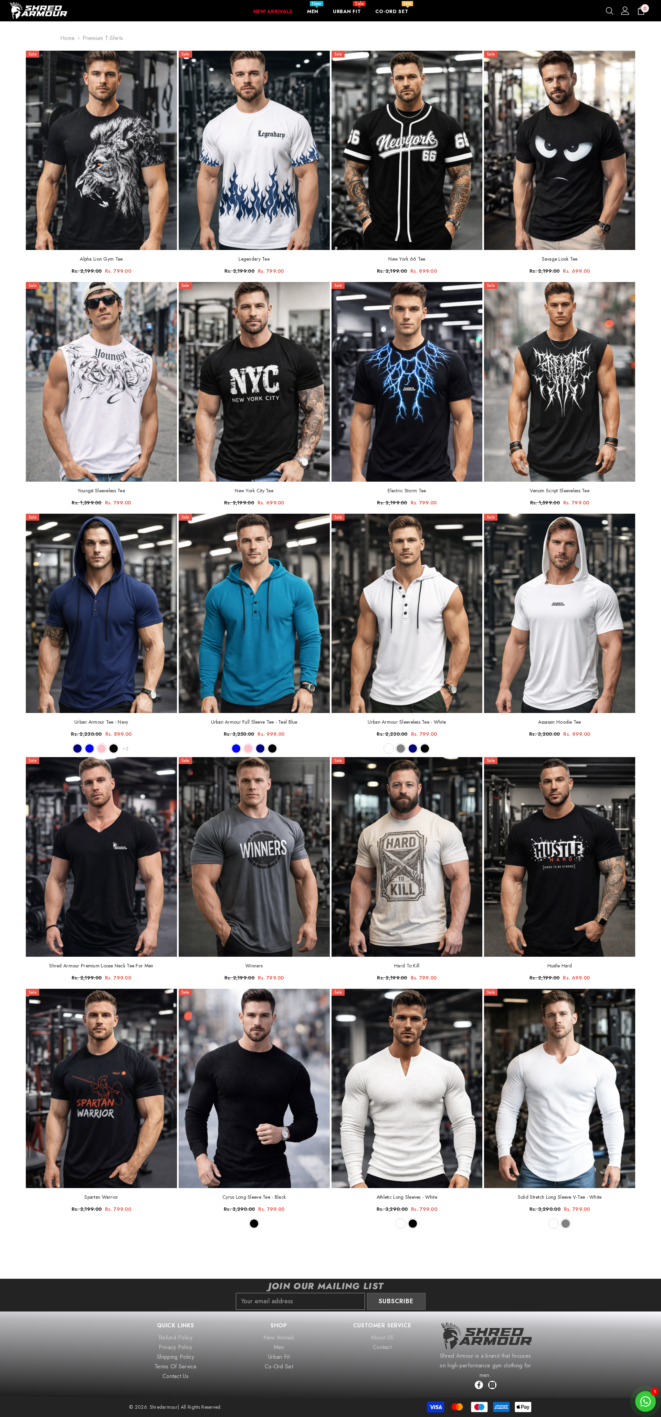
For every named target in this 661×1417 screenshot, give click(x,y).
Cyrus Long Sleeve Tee (254, 1197)
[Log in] (625, 11)
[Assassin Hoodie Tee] (559, 613)
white (389, 748)
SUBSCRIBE (396, 1301)
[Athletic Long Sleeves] (407, 1088)
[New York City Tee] (254, 381)
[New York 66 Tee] (407, 150)
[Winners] (254, 856)
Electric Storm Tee (407, 490)
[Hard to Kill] (407, 856)
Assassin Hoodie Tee (559, 721)
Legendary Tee (254, 258)
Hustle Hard (559, 965)
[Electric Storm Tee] (407, 381)
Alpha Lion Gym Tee (101, 258)
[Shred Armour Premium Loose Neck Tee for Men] (101, 856)
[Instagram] (492, 1385)
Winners (254, 965)
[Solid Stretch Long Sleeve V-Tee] (559, 1088)
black (113, 748)
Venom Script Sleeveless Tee (559, 490)
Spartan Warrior (101, 1197)
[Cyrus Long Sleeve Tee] (254, 1088)
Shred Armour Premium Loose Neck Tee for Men (101, 965)
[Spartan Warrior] (101, 1088)
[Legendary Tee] (254, 150)
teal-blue (89, 748)
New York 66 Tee (406, 258)
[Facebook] (479, 1385)
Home (67, 38)
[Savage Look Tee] (559, 150)
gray (401, 748)
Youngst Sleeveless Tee (101, 490)
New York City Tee (254, 490)
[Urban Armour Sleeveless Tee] (407, 613)
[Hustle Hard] (559, 856)
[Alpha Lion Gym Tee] (101, 150)
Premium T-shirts (103, 38)
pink (101, 748)
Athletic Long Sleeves (407, 1197)
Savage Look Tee (560, 258)
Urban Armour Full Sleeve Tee (254, 721)
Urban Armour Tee (101, 721)
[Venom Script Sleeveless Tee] (559, 381)
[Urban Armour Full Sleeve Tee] (254, 613)
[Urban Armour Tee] (101, 613)
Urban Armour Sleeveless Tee (407, 721)
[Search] (609, 11)
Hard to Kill (406, 965)
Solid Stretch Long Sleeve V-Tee (560, 1197)
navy (77, 748)
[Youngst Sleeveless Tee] (101, 381)
